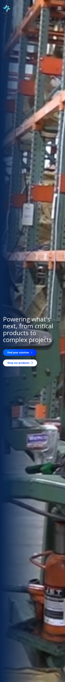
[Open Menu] (59, 8)
